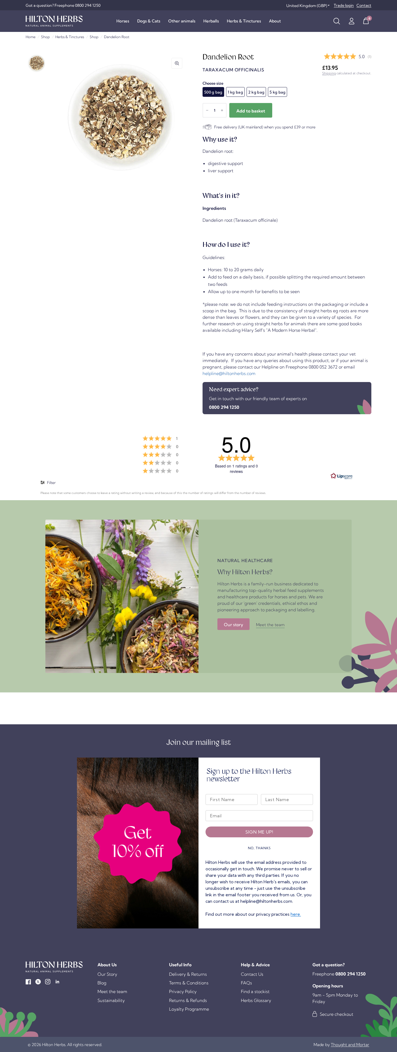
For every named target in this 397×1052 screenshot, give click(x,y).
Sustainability (111, 1000)
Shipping (329, 73)
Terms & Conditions (188, 982)
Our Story (107, 974)
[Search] (337, 21)
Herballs (211, 21)
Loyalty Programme (189, 1009)
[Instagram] (48, 981)
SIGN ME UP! (259, 832)
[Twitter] (38, 981)
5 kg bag (277, 92)
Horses (122, 21)
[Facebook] (28, 981)
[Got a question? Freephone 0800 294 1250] (63, 5)
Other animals (181, 21)
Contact (363, 5)
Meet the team (112, 991)
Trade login (344, 5)
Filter (51, 482)
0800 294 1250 (224, 407)
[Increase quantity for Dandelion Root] (222, 110)
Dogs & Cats (148, 21)
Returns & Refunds (188, 1000)
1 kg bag (235, 92)
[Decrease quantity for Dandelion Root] (207, 110)
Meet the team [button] (270, 624)
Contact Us (252, 974)
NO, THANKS (259, 848)
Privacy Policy (183, 991)
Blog (101, 982)
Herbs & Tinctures (244, 21)
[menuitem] (122, 21)
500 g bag (213, 92)
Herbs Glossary (256, 1000)
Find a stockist (255, 991)
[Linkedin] (57, 981)
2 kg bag (256, 92)
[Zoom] (176, 63)
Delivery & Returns (188, 974)
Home (30, 37)
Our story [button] (233, 624)
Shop (45, 37)
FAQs (246, 982)
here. (296, 914)
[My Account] (351, 21)
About (275, 21)
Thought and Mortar (350, 1044)
